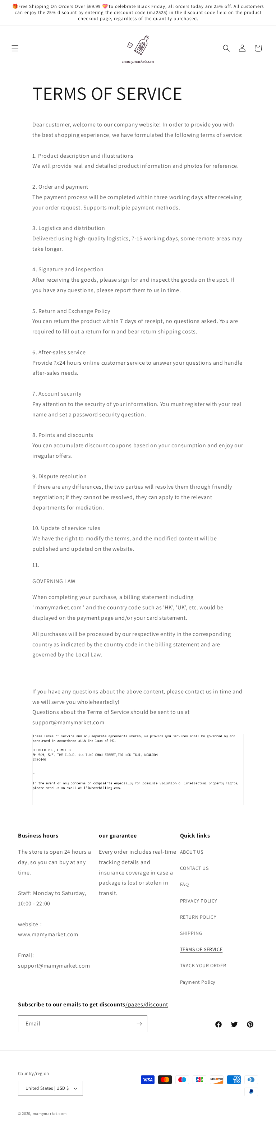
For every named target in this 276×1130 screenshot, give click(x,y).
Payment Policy (197, 982)
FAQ (184, 884)
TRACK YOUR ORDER (203, 965)
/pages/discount (146, 1004)
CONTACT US (194, 868)
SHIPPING (191, 933)
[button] (15, 48)
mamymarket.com (50, 1113)
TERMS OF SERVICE (201, 949)
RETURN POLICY (198, 917)
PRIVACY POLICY (198, 901)
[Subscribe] (139, 1023)
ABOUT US (191, 852)
